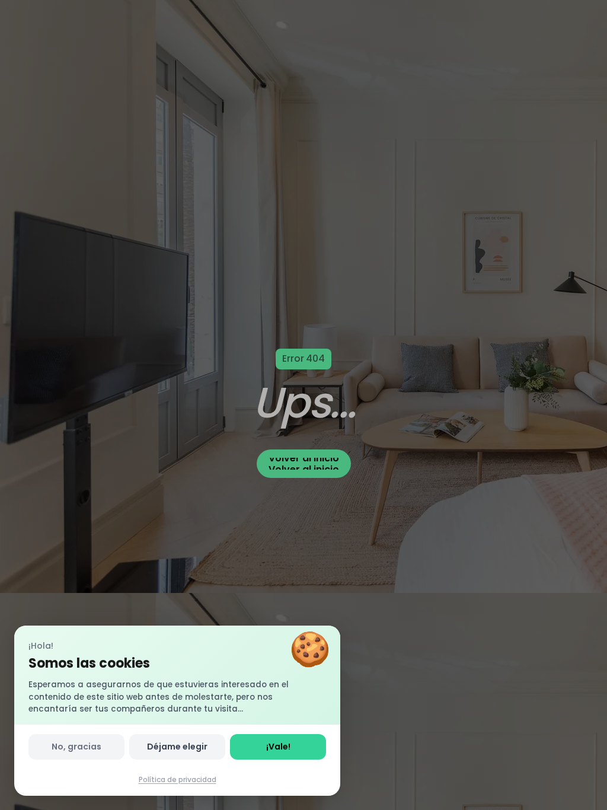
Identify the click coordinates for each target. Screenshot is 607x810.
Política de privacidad (177, 779)
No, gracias (76, 746)
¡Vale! (278, 746)
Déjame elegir (177, 746)
